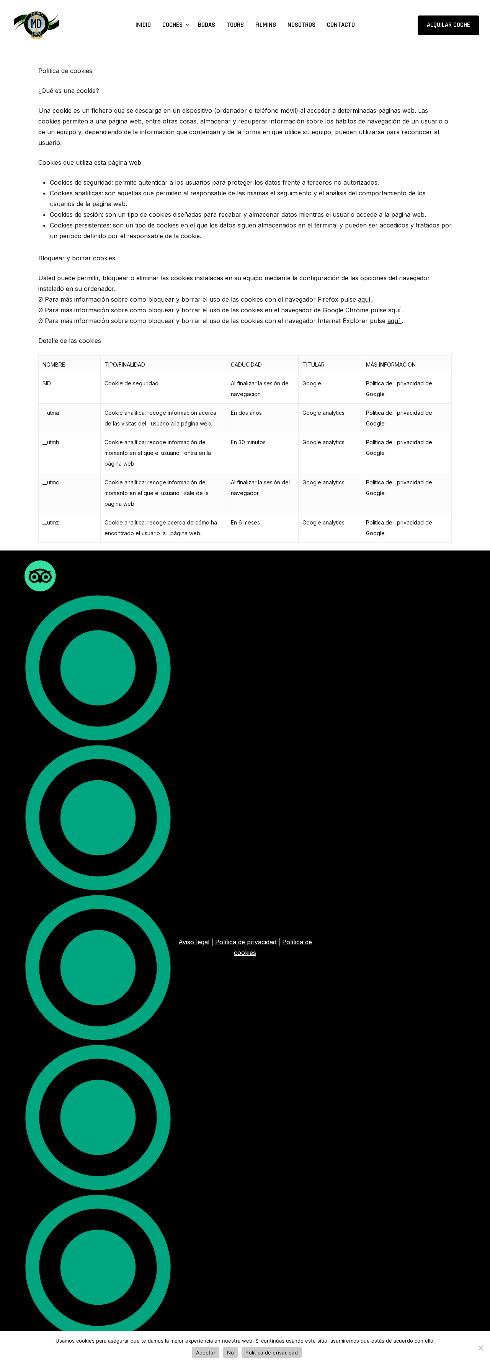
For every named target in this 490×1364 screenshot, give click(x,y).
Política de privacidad (245, 942)
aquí (365, 299)
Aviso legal (193, 942)
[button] (98, 957)
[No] (480, 1347)
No (230, 1352)
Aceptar (206, 1352)
